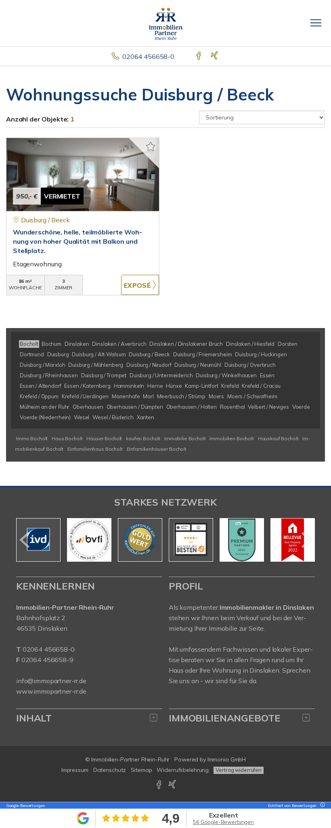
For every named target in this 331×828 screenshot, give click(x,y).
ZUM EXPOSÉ (140, 285)
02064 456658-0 (148, 56)
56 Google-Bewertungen (223, 822)
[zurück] (25, 540)
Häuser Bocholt (104, 438)
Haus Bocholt (67, 438)
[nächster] (306, 540)
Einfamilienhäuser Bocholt (156, 449)
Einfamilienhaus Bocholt (95, 449)
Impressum (74, 770)
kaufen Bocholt (143, 438)
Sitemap (141, 770)
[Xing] (215, 56)
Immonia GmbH (226, 759)
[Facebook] (199, 56)
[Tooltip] (321, 805)
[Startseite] (165, 23)
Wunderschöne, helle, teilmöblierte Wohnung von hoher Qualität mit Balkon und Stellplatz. (77, 241)
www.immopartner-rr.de (51, 691)
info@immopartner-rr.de (51, 681)
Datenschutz (109, 770)
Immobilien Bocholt (231, 438)
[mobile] (316, 22)
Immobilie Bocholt (185, 438)
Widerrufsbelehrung (183, 770)
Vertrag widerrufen (239, 770)
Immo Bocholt (32, 438)
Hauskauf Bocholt (278, 438)
